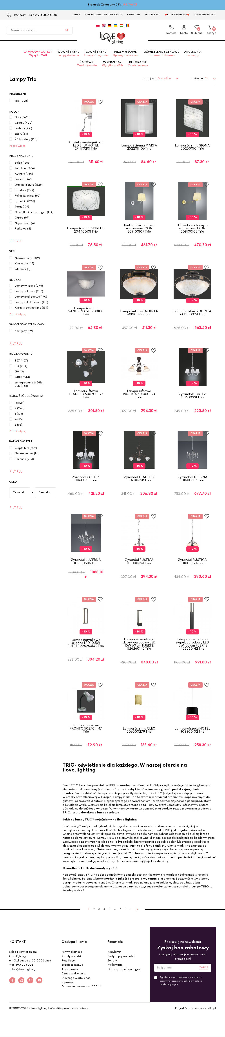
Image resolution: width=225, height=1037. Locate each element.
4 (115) (19, 419)
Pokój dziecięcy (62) (27, 196)
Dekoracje (138, 64)
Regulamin (114, 952)
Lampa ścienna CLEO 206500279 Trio (139, 730)
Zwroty (112, 960)
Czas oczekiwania (73, 973)
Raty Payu (68, 960)
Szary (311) (21, 134)
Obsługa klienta (74, 941)
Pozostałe (115, 941)
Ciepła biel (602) (26, 448)
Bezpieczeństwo (72, 965)
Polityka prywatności (120, 956)
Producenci (152, 15)
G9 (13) (19, 371)
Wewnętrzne (68, 54)
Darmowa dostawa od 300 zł (81, 986)
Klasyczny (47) (24, 263)
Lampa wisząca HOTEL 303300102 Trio (192, 730)
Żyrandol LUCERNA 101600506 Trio (192, 479)
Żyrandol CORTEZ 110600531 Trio (86, 479)
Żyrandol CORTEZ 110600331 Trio (192, 396)
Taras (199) (22, 207)
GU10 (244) (22, 377)
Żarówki (87, 64)
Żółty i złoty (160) (26, 139)
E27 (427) (21, 361)
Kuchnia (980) (24, 174)
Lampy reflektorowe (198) (31, 302)
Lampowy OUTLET (38, 54)
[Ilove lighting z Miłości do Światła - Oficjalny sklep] (112, 38)
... (130, 909)
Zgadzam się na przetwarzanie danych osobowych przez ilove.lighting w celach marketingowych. (181, 981)
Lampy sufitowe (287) (29, 291)
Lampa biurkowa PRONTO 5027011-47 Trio (86, 728)
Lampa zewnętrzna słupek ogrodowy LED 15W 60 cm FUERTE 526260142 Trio (139, 644)
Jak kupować (70, 969)
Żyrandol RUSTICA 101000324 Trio (139, 561)
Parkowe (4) (23, 229)
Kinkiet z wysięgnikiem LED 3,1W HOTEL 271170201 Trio (85, 145)
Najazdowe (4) (25, 223)
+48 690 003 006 (42, 15)
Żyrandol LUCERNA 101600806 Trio (86, 561)
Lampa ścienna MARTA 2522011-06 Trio (139, 147)
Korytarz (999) (24, 190)
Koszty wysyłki (71, 956)
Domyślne (165, 78)
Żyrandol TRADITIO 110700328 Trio (139, 479)
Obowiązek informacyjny (123, 969)
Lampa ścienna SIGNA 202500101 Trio (192, 147)
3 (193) (19, 414)
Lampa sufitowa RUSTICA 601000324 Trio (139, 394)
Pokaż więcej (17, 146)
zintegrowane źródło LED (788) (29, 384)
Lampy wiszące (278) (29, 286)
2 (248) (19, 408)
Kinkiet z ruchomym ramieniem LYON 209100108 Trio (192, 228)
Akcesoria (192, 54)
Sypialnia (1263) (25, 201)
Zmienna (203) (24, 459)
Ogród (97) (22, 218)
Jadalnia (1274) (25, 168)
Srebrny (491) (23, 128)
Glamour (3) (22, 269)
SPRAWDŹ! (129, 5)
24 (207, 78)
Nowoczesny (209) (27, 258)
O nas (76, 15)
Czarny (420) (23, 123)
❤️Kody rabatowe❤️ (177, 15)
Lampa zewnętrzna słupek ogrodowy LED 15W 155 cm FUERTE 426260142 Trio (192, 644)
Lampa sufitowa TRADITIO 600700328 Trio (85, 394)
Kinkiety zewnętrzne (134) (31, 308)
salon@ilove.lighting (22, 969)
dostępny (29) (24, 331)
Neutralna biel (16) (26, 453)
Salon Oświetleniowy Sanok (103, 15)
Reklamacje (115, 965)
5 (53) (18, 425)
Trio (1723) (21, 101)
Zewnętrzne (96, 54)
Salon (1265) (23, 163)
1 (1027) (19, 403)
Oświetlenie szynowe (161, 54)
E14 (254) (21, 366)
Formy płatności (72, 952)
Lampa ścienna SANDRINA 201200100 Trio (85, 311)
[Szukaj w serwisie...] (66, 30)
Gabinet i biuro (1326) (29, 185)
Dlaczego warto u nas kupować (76, 980)
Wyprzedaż (112, 64)
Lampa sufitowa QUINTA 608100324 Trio (192, 313)
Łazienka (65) (24, 179)
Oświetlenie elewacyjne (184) (34, 212)
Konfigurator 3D (205, 15)
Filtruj (15, 241)
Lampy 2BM (133, 15)
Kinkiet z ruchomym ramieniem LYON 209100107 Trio (139, 228)
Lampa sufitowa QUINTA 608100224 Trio (139, 313)
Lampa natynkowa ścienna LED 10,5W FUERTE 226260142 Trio (86, 643)
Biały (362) (22, 117)
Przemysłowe (125, 54)
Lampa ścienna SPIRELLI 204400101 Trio (86, 230)
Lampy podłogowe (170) (31, 297)
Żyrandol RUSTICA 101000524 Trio (192, 561)
